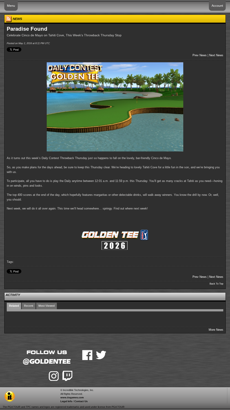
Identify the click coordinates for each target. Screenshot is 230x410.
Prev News (199, 55)
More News (216, 329)
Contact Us (81, 401)
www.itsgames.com (72, 397)
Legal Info (66, 401)
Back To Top (216, 283)
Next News (216, 55)
